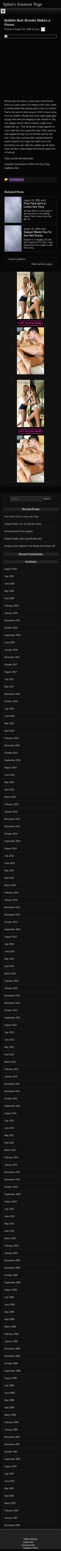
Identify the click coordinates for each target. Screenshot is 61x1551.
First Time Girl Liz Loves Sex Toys (21, 516)
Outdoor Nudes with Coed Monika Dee (23, 538)
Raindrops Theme (30, 1548)
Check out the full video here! (18, 158)
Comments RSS (28, 1545)
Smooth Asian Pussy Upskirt (18, 531)
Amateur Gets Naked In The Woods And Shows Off (29, 546)
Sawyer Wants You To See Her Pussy (23, 524)
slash (43, 200)
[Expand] (3, 11)
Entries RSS (28, 1542)
